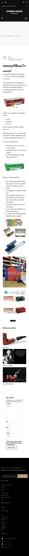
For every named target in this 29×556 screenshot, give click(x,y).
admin (9, 57)
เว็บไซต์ (8, 433)
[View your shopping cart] (26, 18)
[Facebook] (2, 2)
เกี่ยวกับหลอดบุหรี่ (19, 59)
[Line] (5, 2)
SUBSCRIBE (22, 476)
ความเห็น (8, 403)
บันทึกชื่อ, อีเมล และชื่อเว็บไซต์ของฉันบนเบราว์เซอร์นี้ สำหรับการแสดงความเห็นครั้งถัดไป (14, 443)
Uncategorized (9, 36)
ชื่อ (7, 421)
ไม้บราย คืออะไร (6, 347)
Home (2, 36)
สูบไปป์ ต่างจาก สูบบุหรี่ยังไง (8, 365)
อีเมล (7, 427)
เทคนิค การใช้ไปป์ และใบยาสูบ (8, 383)
